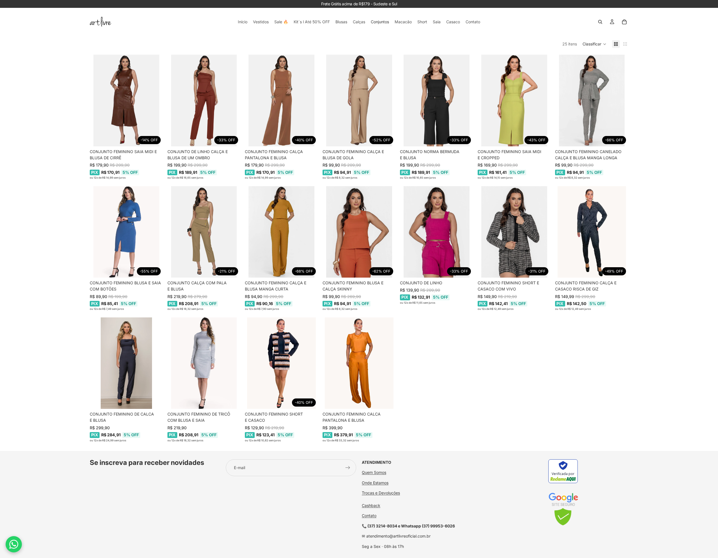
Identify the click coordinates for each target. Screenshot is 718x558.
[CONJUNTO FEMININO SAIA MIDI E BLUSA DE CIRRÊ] (126, 100)
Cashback (371, 505)
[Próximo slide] (154, 100)
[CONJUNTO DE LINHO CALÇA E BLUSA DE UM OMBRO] (204, 100)
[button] (594, 44)
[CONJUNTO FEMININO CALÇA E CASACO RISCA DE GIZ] (591, 232)
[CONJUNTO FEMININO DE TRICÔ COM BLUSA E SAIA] (204, 363)
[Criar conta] (348, 468)
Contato (369, 515)
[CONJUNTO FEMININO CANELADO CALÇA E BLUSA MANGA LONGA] (591, 100)
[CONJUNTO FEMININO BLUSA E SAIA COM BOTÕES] (126, 232)
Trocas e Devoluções (381, 492)
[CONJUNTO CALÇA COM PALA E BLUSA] (204, 232)
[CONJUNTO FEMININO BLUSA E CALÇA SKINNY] (359, 232)
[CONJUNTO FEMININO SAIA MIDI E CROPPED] (514, 100)
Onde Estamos (375, 482)
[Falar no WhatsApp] (14, 544)
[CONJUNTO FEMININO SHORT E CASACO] (281, 363)
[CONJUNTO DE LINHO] (436, 232)
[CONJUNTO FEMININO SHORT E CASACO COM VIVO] (514, 232)
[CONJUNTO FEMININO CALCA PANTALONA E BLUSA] (359, 363)
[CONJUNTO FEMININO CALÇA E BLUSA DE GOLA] (359, 100)
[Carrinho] (624, 22)
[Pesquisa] (600, 22)
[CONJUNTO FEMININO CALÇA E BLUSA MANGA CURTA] (281, 232)
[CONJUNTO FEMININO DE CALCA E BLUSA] (126, 363)
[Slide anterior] (98, 100)
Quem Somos (374, 472)
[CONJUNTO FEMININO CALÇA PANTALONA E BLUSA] (281, 100)
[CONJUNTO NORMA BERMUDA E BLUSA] (436, 100)
